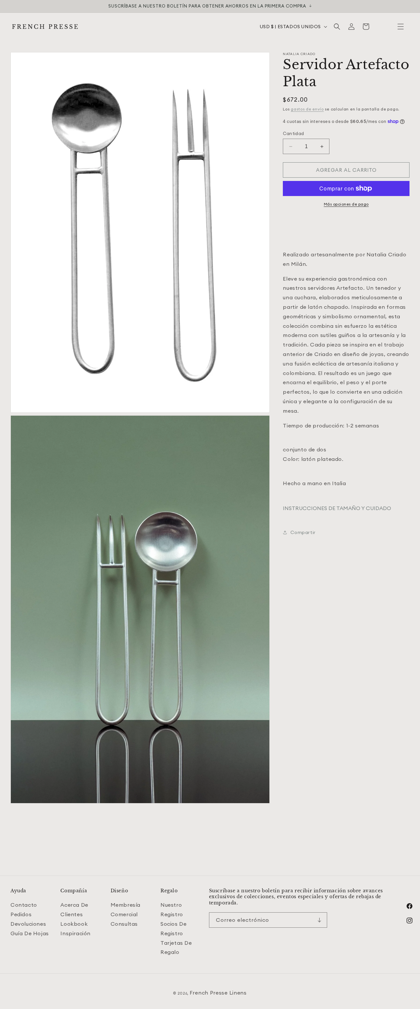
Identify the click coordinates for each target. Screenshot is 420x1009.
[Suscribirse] (319, 920)
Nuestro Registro (171, 909)
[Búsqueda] (337, 26)
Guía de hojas (29, 933)
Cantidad (293, 133)
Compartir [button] (302, 532)
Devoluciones (28, 923)
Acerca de (74, 904)
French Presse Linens (218, 992)
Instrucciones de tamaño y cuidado (337, 508)
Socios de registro (173, 928)
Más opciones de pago (346, 204)
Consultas (124, 923)
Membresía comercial (125, 909)
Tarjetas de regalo (176, 948)
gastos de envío (307, 109)
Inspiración (75, 933)
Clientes (71, 914)
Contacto (23, 904)
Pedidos (21, 914)
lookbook (74, 923)
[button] (400, 26)
